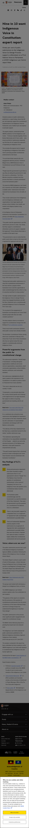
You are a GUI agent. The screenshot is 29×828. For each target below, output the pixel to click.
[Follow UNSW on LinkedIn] (8, 10)
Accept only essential (14, 817)
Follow (24, 7)
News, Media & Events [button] (10, 724)
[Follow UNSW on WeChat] (18, 10)
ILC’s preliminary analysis (15, 325)
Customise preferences (14, 822)
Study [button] (4, 719)
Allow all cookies (14, 812)
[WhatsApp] (24, 10)
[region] (14, 802)
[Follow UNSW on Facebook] (15, 10)
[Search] (25, 2)
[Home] (9, 2)
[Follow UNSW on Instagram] (11, 10)
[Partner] (17, 2)
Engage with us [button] (7, 714)
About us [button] (5, 729)
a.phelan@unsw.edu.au (10, 112)
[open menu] (3, 2)
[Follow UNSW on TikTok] (21, 10)
